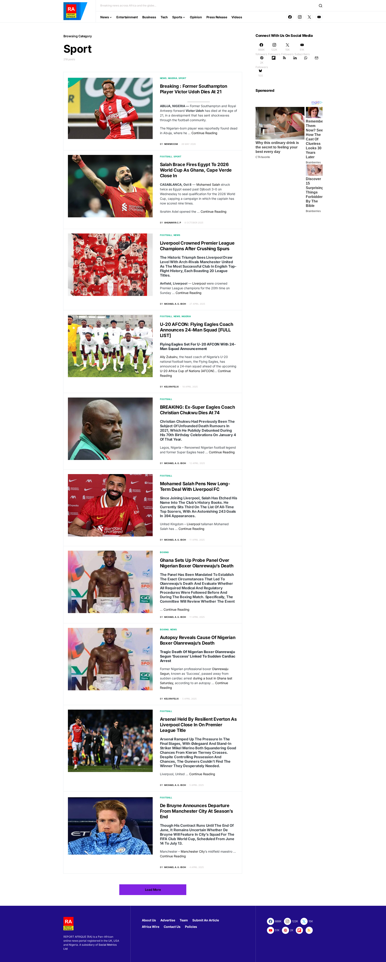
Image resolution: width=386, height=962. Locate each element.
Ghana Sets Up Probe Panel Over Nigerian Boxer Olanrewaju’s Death (196, 563)
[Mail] (316, 62)
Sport (182, 78)
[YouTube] (319, 16)
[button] (321, 6)
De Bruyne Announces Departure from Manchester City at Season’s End (196, 811)
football (166, 156)
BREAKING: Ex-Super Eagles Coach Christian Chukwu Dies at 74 (197, 409)
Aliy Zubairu (168, 357)
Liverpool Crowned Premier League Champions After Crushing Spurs (197, 245)
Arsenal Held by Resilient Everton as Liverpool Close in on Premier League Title (198, 724)
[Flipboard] (274, 62)
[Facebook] (290, 16)
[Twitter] (309, 16)
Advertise (167, 920)
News (163, 78)
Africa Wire (150, 927)
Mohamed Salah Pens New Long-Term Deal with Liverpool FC (195, 486)
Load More (153, 889)
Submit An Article (205, 920)
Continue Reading (204, 133)
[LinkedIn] (295, 62)
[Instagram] (299, 16)
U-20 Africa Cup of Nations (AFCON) (187, 371)
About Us (149, 920)
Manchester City (193, 851)
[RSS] (284, 62)
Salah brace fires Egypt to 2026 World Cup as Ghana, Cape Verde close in (196, 170)
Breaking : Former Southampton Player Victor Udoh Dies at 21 (193, 88)
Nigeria (172, 78)
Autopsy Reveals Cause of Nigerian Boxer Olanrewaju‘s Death (197, 640)
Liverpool (199, 283)
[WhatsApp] (306, 62)
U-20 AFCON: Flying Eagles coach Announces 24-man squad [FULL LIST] (196, 330)
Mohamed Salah (208, 184)
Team (184, 920)
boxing (164, 552)
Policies (191, 927)
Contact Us (172, 927)
